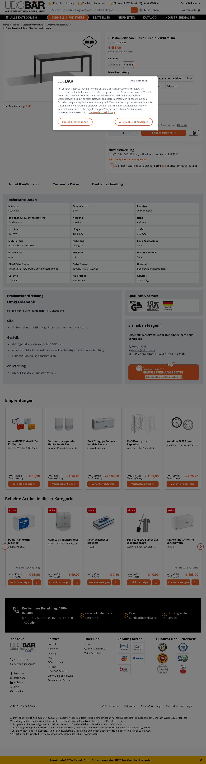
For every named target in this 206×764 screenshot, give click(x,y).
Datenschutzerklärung (102, 112)
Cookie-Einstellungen (75, 121)
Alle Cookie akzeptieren (133, 121)
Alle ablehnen (139, 80)
